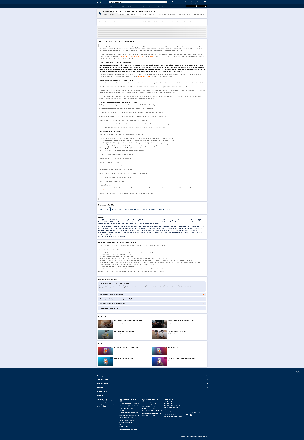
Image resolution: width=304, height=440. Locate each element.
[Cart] (192, 1)
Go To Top (297, 372)
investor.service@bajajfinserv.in (128, 412)
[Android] (187, 414)
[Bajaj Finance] (103, 2)
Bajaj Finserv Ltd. (168, 401)
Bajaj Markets (167, 409)
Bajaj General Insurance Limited (172, 405)
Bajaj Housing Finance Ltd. (170, 411)
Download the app (202, 6)
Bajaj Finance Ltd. (168, 403)
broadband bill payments (144, 76)
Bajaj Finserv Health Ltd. (170, 414)
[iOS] (190, 414)
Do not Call (191, 6)
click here (102, 189)
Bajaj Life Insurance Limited (171, 407)
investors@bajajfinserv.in (154, 410)
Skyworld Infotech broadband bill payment (131, 56)
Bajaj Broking (167, 413)
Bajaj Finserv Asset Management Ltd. (173, 416)
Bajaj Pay (152, 56)
